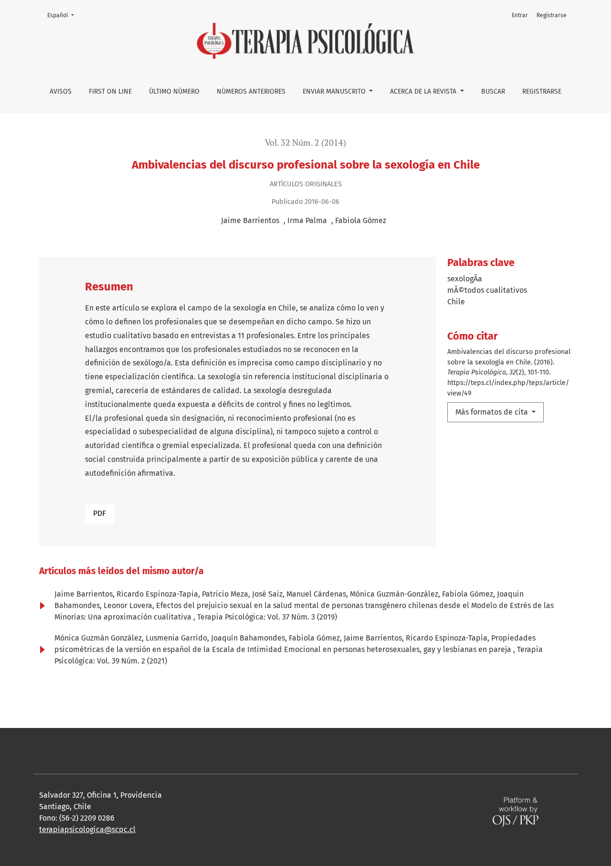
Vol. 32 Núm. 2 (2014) (305, 142)
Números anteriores (251, 91)
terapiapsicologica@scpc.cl (87, 829)
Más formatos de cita (492, 412)
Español (63, 15)
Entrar (520, 15)
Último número (174, 91)
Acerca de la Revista (424, 91)
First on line (110, 91)
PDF (99, 513)
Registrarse (541, 91)
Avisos (61, 91)
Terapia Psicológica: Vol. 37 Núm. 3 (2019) (267, 616)
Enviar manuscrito (335, 91)
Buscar (493, 91)
